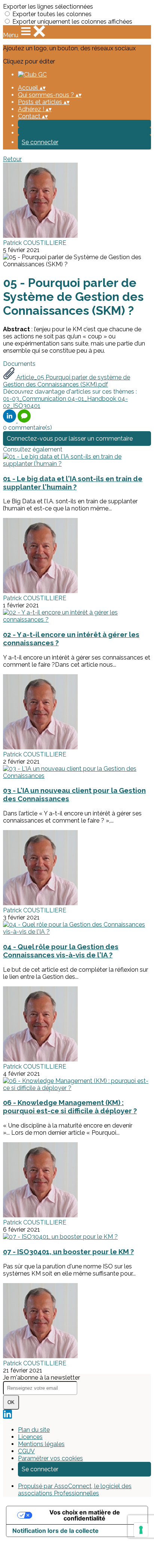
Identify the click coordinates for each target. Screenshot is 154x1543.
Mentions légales (41, 1444)
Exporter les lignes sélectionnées (48, 6)
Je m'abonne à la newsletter (41, 1377)
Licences (30, 1436)
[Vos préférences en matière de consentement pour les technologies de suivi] (141, 1530)
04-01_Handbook (93, 398)
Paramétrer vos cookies (50, 1458)
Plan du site (34, 1429)
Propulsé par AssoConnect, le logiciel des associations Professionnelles (75, 1490)
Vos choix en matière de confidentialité (84, 1515)
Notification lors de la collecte (55, 1530)
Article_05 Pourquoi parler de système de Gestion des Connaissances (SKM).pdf (66, 381)
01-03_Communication (35, 398)
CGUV (26, 1451)
